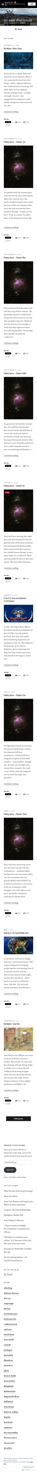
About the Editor (10, 1196)
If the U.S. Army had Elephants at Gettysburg (15, 599)
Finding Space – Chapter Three (15, 813)
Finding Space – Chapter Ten (14, 141)
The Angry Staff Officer (18, 20)
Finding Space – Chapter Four (15, 695)
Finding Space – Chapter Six (14, 485)
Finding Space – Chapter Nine (15, 257)
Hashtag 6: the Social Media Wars (16, 932)
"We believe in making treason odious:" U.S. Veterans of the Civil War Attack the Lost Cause (17, 1240)
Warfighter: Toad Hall (11, 1023)
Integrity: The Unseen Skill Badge (17, 1210)
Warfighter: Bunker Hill (13, 1215)
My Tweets (8, 1274)
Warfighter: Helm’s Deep (13, 48)
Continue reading (11, 111)
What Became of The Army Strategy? (18, 1191)
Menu (20, 29)
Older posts (18, 1119)
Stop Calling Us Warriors (14, 1220)
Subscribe (10, 1170)
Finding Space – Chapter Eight (15, 373)
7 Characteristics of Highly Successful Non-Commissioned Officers (16, 1228)
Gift (31, 4)
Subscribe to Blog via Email (14, 1145)
